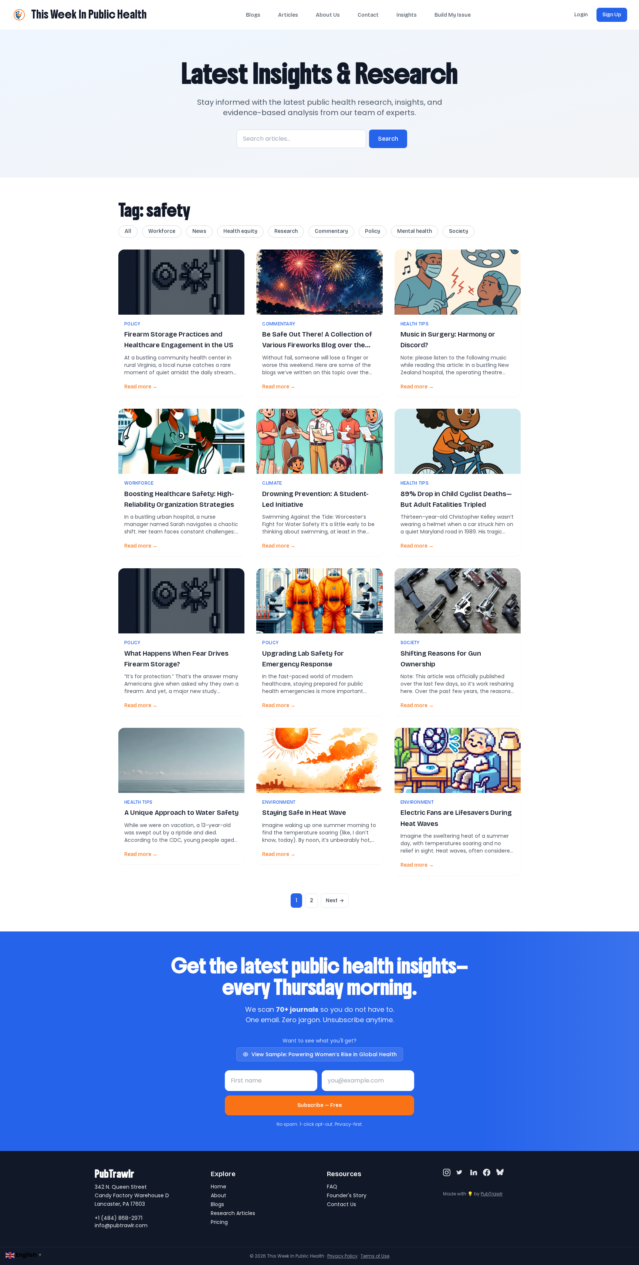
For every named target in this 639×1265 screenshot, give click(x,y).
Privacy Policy (342, 1256)
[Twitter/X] (460, 1172)
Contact (368, 15)
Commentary (331, 231)
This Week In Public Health (89, 14)
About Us (328, 15)
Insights (406, 15)
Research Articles (233, 1213)
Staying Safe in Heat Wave (304, 813)
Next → (335, 900)
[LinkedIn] (473, 1172)
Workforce (161, 231)
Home (218, 1186)
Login (581, 14)
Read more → (141, 387)
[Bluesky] (500, 1172)
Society (458, 231)
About (218, 1195)
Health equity (240, 231)
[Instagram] (446, 1172)
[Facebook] (486, 1172)
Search (388, 138)
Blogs (253, 15)
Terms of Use (375, 1256)
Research (286, 231)
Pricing (219, 1222)
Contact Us (341, 1204)
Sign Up (611, 14)
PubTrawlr (492, 1194)
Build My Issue (453, 15)
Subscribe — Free (319, 1105)
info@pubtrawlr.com (121, 1225)
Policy (372, 231)
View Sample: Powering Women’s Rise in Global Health (324, 1054)
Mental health (414, 231)
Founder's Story (346, 1195)
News (199, 231)
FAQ (332, 1186)
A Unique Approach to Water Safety (181, 813)
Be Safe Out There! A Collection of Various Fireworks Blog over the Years (317, 345)
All (128, 231)
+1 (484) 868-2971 (118, 1218)
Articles (288, 15)
